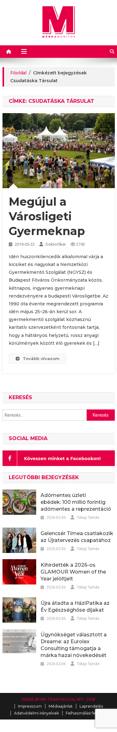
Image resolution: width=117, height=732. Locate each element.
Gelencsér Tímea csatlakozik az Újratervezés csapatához (77, 536)
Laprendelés (91, 706)
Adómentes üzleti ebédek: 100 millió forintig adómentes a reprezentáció (76, 502)
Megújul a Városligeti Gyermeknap (47, 216)
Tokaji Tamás (88, 517)
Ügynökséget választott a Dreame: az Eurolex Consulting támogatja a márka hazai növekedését (74, 645)
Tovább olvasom (41, 358)
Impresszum (30, 706)
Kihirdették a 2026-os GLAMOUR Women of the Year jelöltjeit (73, 572)
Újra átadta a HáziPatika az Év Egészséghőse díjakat (75, 606)
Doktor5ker (56, 244)
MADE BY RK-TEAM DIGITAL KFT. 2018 (58, 699)
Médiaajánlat (61, 706)
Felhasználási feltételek (88, 713)
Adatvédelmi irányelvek (36, 713)
